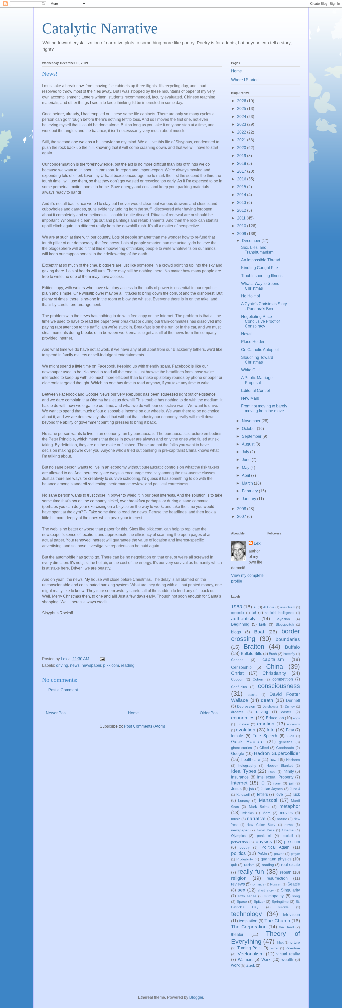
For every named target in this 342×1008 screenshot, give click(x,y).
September (252, 436)
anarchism (287, 607)
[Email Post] (102, 659)
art (254, 612)
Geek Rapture (247, 741)
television (291, 915)
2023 (242, 124)
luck (296, 794)
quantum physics (276, 859)
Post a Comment (63, 690)
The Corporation (249, 926)
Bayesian (282, 619)
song (296, 896)
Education (275, 718)
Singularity (290, 890)
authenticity (243, 618)
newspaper (91, 665)
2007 (242, 516)
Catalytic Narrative (100, 28)
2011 (242, 218)
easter (286, 712)
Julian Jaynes (272, 789)
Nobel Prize (265, 830)
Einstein (243, 724)
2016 (242, 179)
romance (258, 884)
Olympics (238, 836)
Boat (259, 631)
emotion (265, 723)
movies (286, 813)
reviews (238, 884)
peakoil (288, 836)
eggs (296, 718)
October (249, 428)
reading (127, 665)
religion (239, 878)
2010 (242, 226)
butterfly (289, 654)
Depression (246, 706)
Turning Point (249, 948)
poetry (245, 847)
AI (255, 607)
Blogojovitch (285, 624)
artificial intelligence (279, 613)
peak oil (264, 836)
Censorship (241, 667)
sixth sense (247, 896)
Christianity (274, 673)
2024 (242, 117)
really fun (250, 871)
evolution (245, 729)
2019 (242, 156)
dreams (237, 712)
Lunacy (244, 801)
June (247, 460)
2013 (242, 202)
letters (262, 794)
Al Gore (268, 607)
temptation (248, 921)
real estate (290, 864)
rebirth (285, 872)
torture (294, 942)
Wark (265, 959)
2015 (242, 187)
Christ (237, 673)
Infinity (288, 771)
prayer (295, 854)
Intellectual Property (275, 777)
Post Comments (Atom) (144, 726)
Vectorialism (251, 953)
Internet (239, 783)
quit (234, 865)
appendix (237, 613)
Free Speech (265, 736)
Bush (273, 654)
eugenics (293, 724)
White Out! (250, 370)
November (251, 421)
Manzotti (268, 800)
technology (246, 913)
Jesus (236, 789)
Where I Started (245, 80)
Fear (290, 730)
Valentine (292, 948)
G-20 (290, 736)
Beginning (240, 624)
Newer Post (56, 713)
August (248, 444)
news (75, 665)
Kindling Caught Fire (259, 268)
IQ (262, 783)
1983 (236, 606)
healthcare (250, 759)
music (235, 819)
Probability (244, 859)
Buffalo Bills (251, 653)
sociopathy (274, 896)
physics (264, 841)
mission (248, 813)
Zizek (250, 965)
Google (237, 753)
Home (133, 713)
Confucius (239, 687)
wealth (287, 959)
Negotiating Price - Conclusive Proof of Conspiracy (260, 321)
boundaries (288, 639)
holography (247, 765)
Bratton (254, 646)
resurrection (277, 878)
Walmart (245, 959)
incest (272, 771)
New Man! (250, 398)
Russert (275, 884)
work (235, 965)
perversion (239, 842)
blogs (236, 632)
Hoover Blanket (279, 765)
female (237, 736)
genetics (285, 742)
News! (246, 334)
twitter (274, 948)
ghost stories (241, 748)
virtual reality (288, 954)
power (279, 854)
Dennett (293, 700)
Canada (237, 660)
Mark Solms (259, 807)
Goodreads (285, 748)
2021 (242, 140)
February (250, 491)
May (246, 468)
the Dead (286, 927)
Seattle (293, 884)
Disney (290, 706)
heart (274, 759)
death (267, 700)
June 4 (295, 789)
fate (271, 729)
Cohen (258, 679)
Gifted (264, 748)
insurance (240, 777)
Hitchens (293, 760)
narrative (256, 818)
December (251, 241)
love (279, 794)
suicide (283, 907)
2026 (242, 101)
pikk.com (111, 665)
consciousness (279, 685)
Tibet (280, 942)
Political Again (275, 847)
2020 (242, 148)
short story (266, 890)
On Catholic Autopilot (260, 350)
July (246, 452)
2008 (242, 509)
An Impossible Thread (260, 260)
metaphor (289, 806)
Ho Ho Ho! (250, 296)
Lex (257, 543)
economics (243, 717)
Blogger (196, 997)
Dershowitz (270, 706)
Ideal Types (243, 771)
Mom (266, 813)
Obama (288, 830)
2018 (242, 163)
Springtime (280, 902)
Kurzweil (243, 795)
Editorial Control (255, 390)
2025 (242, 108)
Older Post (209, 713)
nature (282, 819)
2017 (242, 171)
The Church (277, 920)
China (274, 666)
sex (241, 889)
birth (262, 624)
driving (62, 665)
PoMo (262, 854)
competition (282, 679)
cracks (252, 695)
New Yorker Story (261, 825)
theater (237, 934)
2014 (242, 195)
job (251, 789)
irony (277, 783)
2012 (242, 210)
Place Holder (252, 342)
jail (291, 783)
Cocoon (237, 679)
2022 (242, 132)
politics (238, 853)
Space (242, 902)
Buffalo (292, 647)
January (249, 499)
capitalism (273, 659)
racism (249, 865)
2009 (242, 234)
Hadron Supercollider (277, 753)
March (248, 483)
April (246, 475)
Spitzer (259, 902)
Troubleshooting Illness (261, 276)
